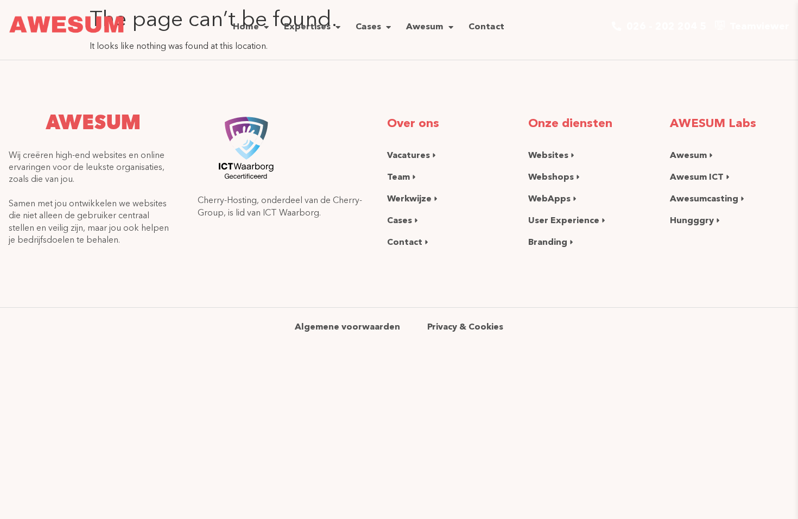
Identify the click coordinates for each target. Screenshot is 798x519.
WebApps (549, 198)
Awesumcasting (704, 198)
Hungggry (692, 220)
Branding (547, 242)
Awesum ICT (697, 176)
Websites (548, 155)
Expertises (307, 26)
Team (398, 176)
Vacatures (408, 155)
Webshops (551, 176)
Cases (368, 26)
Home (246, 26)
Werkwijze (409, 198)
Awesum (425, 26)
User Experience (563, 220)
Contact (486, 26)
